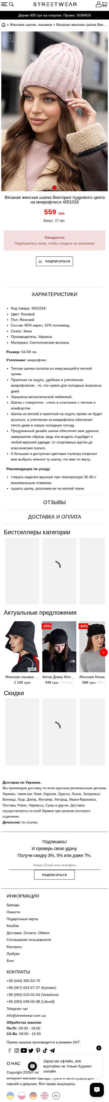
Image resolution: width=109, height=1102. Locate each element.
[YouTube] (24, 1051)
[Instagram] (17, 1051)
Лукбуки (13, 954)
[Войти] (99, 5)
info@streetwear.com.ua (26, 1015)
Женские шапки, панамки (31, 25)
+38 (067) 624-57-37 (23, 988)
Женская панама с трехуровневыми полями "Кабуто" (22, 677)
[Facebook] (10, 1051)
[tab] (54, 294)
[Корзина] (105, 5)
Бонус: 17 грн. (54, 220)
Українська (10, 1095)
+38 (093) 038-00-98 (23, 1002)
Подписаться (57, 261)
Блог (10, 961)
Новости (13, 912)
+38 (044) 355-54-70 (23, 981)
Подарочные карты (22, 919)
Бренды (13, 905)
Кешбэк (13, 926)
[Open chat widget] (97, 1090)
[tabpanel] (54, 398)
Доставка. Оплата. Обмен (28, 933)
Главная (3, 24)
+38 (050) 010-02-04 (23, 995)
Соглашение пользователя (29, 940)
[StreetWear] (55, 5)
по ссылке (29, 822)
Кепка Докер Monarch (59, 677)
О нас (14, 1063)
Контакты (14, 947)
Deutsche (33, 1095)
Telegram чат (17, 1009)
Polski (22, 1095)
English (44, 1095)
